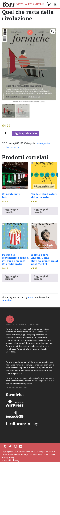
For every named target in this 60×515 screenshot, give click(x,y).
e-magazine (44, 143)
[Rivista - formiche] (30, 394)
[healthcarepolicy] (30, 424)
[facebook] (15, 446)
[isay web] (16, 460)
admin (31, 297)
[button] (53, 31)
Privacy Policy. (8, 457)
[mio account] (55, 4)
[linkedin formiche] (20, 446)
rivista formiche (11, 147)
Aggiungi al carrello (25, 133)
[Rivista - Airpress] (30, 403)
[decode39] (30, 414)
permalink (7, 300)
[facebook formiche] (5, 446)
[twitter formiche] (10, 446)
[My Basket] (49, 4)
